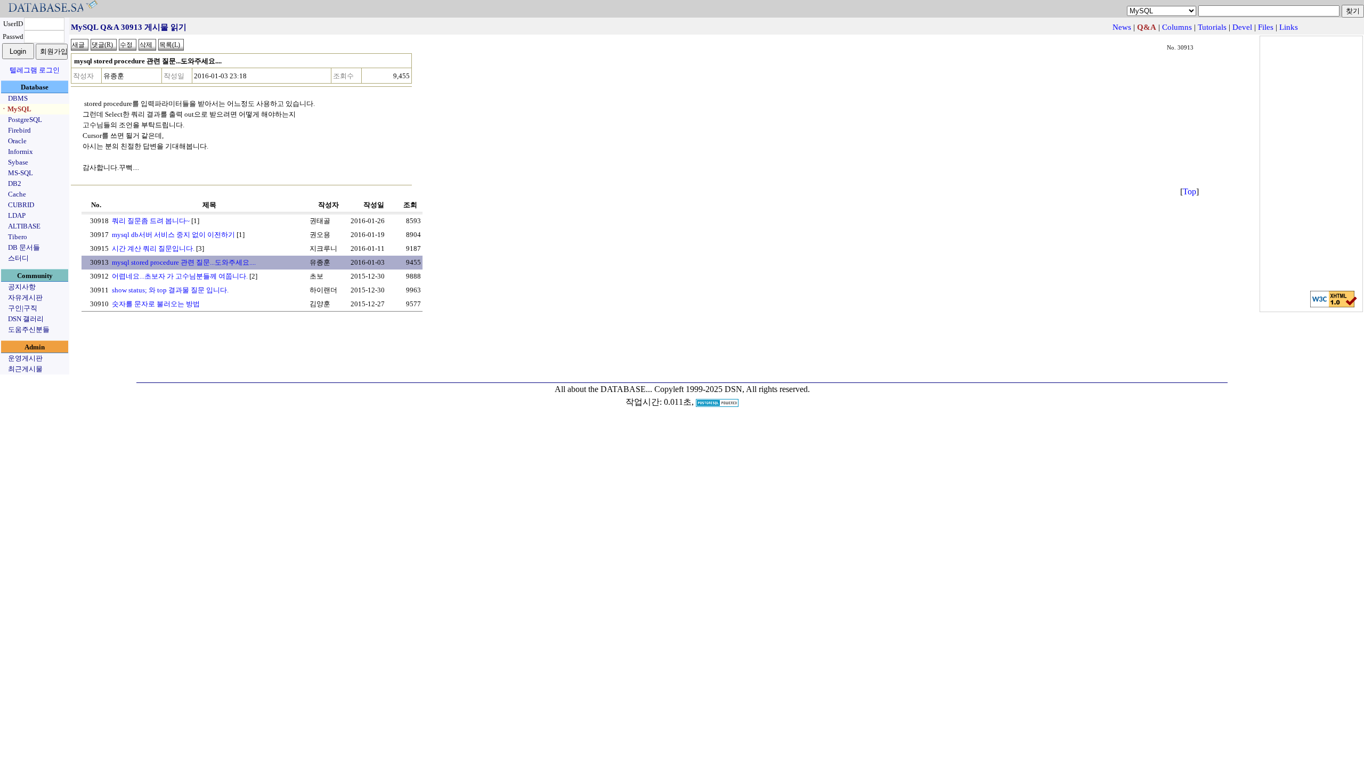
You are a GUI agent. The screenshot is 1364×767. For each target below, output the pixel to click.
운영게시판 (25, 358)
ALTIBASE (24, 226)
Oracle (17, 141)
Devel (1242, 27)
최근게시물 (25, 369)
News (1122, 27)
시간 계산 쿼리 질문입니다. (153, 248)
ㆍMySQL (16, 109)
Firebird (19, 130)
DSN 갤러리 (26, 319)
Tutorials (1212, 27)
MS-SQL (20, 173)
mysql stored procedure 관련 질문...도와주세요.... (184, 262)
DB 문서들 (24, 247)
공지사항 (22, 287)
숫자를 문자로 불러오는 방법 (156, 304)
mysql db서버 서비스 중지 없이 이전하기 (173, 235)
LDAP (17, 215)
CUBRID (21, 205)
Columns (1177, 27)
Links (1288, 27)
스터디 (18, 258)
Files (1265, 27)
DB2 (14, 183)
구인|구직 (22, 308)
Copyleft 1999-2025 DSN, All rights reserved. (732, 389)
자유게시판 (25, 297)
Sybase (18, 162)
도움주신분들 (29, 329)
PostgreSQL (25, 120)
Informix (20, 152)
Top (1189, 191)
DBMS (18, 98)
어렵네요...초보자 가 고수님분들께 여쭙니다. (180, 276)
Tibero (17, 237)
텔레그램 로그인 (35, 70)
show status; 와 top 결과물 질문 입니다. (170, 290)
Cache (17, 194)
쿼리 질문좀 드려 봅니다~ (151, 221)
